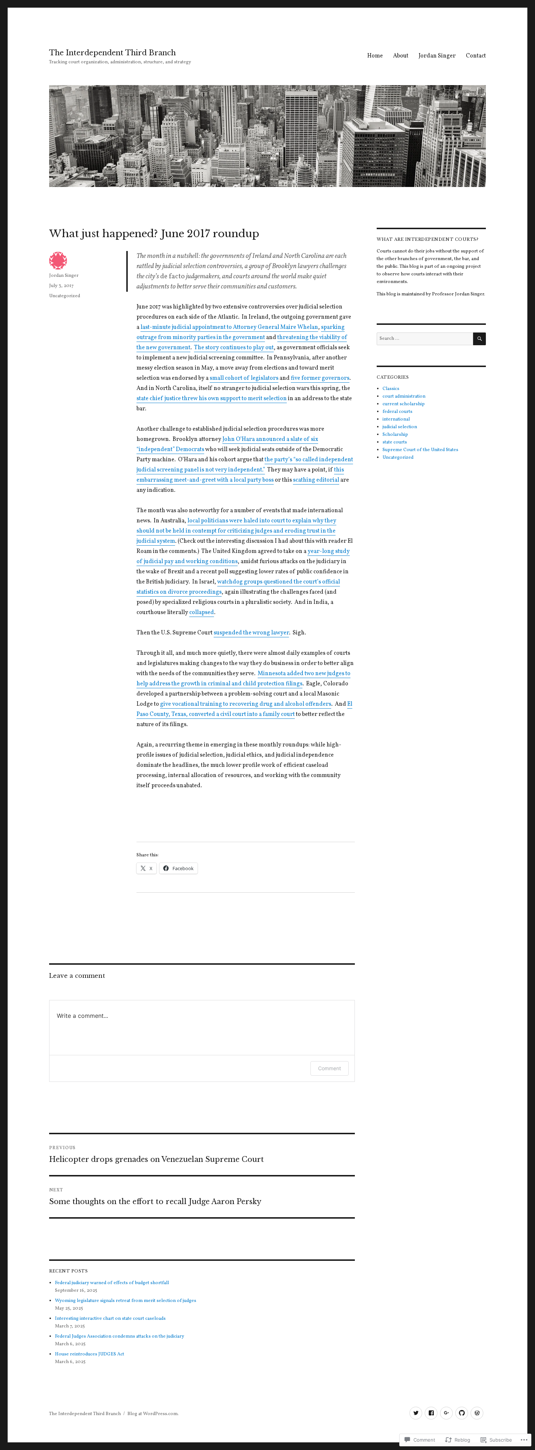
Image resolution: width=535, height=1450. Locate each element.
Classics (391, 389)
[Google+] (446, 1413)
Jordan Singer (437, 56)
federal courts (397, 412)
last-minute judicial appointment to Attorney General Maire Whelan (229, 327)
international (396, 419)
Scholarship (395, 434)
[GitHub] (461, 1413)
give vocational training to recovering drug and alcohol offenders (245, 704)
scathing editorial (316, 480)
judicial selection (400, 427)
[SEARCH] (479, 338)
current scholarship (404, 404)
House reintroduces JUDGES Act (89, 1354)
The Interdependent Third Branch (112, 52)
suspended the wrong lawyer (251, 633)
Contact (476, 56)
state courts (395, 442)
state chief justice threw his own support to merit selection (211, 399)
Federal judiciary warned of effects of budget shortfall (112, 1283)
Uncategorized (64, 296)
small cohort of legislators (244, 378)
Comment (329, 1068)
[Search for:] (425, 338)
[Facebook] (431, 1413)
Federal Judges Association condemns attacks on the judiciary (119, 1336)
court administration (404, 396)
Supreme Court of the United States (420, 450)
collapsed (201, 613)
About (400, 56)
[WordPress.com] (477, 1413)
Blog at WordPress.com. (153, 1414)
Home (375, 56)
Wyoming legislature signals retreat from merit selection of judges (125, 1301)
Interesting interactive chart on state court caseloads (110, 1318)
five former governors (320, 378)
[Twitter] (415, 1413)
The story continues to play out (234, 348)
